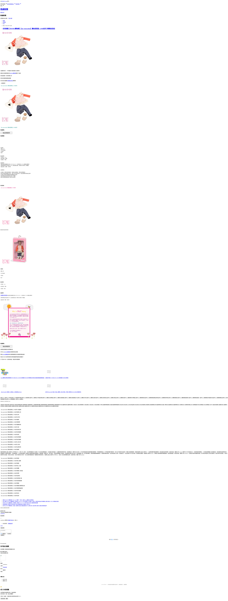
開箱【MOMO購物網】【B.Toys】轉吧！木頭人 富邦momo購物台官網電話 (18, 500)
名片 (4, 23)
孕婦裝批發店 (10, 80)
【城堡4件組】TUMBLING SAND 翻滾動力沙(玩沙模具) (56, 377)
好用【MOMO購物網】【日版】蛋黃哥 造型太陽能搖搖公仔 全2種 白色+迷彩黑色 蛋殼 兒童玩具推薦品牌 (25, 505)
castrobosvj (2, 513)
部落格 (4, 22)
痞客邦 (9, 520)
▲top (1, 525)
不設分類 (10, 18)
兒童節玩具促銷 (3, 295)
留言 (12, 520)
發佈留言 (2, 535)
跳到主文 (2, 12)
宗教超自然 (10, 523)
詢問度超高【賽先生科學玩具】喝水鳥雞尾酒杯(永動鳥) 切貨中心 (16, 504)
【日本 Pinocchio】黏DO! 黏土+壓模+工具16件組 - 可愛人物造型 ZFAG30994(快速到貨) (63, 391)
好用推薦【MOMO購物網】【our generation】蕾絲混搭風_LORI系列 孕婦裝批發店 (29, 28)
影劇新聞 (4, 9)
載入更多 (2, 527)
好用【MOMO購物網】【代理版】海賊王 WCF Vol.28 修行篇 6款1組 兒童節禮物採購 (20, 502)
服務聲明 (125, 584)
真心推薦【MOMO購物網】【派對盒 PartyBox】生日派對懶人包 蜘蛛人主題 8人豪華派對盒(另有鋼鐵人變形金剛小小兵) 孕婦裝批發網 (31, 501)
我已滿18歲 (3, 598)
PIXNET (105, 584)
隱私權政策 (121, 584)
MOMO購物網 (13, 73)
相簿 (4, 20)
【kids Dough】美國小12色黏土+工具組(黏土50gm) (11, 391)
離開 (7, 598)
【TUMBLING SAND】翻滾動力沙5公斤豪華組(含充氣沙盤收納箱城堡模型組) (28, 377)
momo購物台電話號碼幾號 (6, 377)
